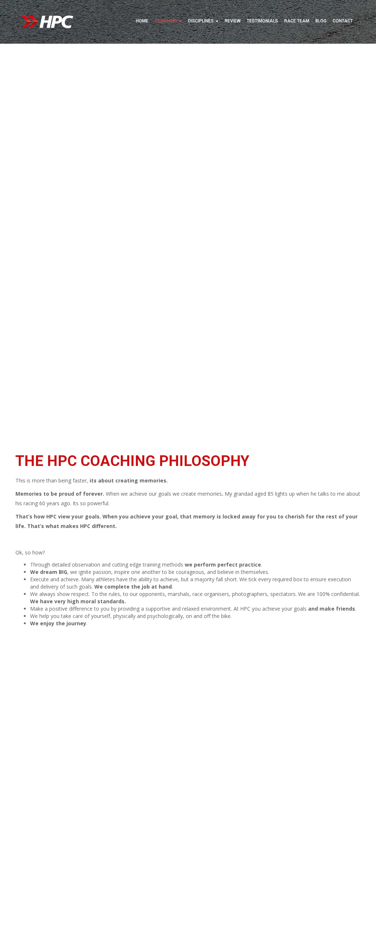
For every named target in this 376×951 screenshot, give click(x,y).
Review (233, 20)
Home (142, 20)
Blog (320, 20)
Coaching (166, 20)
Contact (343, 20)
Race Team (296, 20)
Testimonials (262, 20)
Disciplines (201, 20)
